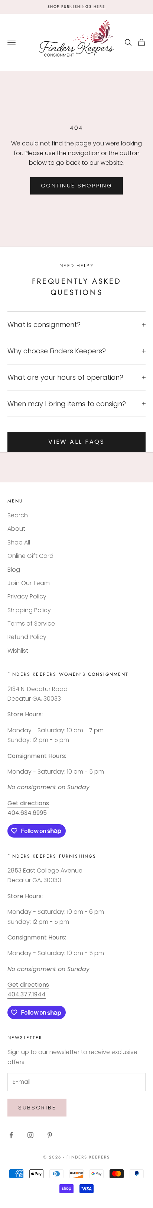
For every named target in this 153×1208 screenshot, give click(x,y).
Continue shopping (77, 185)
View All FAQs (76, 441)
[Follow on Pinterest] (49, 1135)
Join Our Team (28, 583)
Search (17, 515)
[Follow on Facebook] (11, 1135)
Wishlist (17, 650)
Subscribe (37, 1107)
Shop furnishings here (76, 6)
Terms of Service (31, 623)
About (16, 528)
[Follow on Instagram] (30, 1135)
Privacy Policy (26, 596)
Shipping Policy (29, 610)
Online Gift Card (30, 556)
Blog (13, 569)
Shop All (18, 542)
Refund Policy (26, 637)
